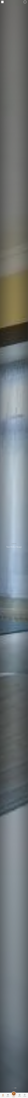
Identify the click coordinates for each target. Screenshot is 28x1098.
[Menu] (25, 2)
